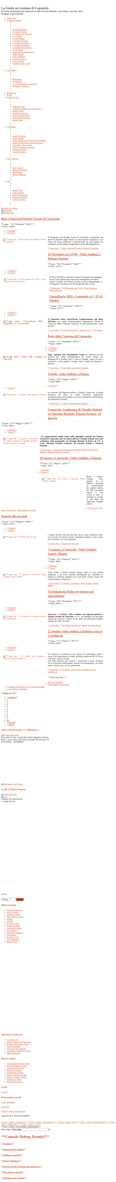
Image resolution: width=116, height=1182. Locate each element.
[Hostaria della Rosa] (10, 735)
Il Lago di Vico (13, 924)
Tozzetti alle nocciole (14, 516)
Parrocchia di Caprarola (16, 1049)
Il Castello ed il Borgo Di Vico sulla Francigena (26, 687)
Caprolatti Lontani (14, 928)
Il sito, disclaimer (8, 1102)
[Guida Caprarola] (9, 794)
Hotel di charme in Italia (16, 1075)
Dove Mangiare (13, 939)
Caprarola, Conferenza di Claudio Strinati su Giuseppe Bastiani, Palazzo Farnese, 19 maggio (75, 413)
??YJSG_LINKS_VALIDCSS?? (14, 1122)
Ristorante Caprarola (15, 1082)
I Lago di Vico (13, 1040)
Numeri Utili (12, 942)
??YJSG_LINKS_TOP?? (67, 1122)
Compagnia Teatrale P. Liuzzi (18, 1051)
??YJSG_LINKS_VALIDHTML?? (42, 1122)
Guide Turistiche (13, 1046)
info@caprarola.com (17, 1111)
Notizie (10, 919)
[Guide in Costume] (9, 208)
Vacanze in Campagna (15, 1068)
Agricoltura (11, 935)
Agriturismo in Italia (15, 1073)
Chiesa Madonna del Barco (58, 685)
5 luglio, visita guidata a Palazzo (68, 374)
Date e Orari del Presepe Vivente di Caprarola (30, 218)
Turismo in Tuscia (14, 1079)
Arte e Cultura (12, 912)
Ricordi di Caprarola (15, 933)
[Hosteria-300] (7, 213)
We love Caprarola (55, 682)
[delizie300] (6, 211)
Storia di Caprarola (14, 910)
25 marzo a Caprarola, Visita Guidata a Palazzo (70, 458)
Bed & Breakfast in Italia (17, 1066)
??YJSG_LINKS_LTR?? (30, 1125)
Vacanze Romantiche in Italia (18, 1064)
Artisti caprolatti (13, 926)
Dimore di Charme (14, 1070)
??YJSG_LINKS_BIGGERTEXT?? (93, 1122)
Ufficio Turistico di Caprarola (19, 1042)
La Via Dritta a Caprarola (17, 689)
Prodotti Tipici (13, 937)
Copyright (5, 1107)
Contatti (4, 1111)
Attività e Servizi (14, 915)
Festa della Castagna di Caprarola (70, 336)
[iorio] (4, 797)
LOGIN (10, 921)
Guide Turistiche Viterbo (17, 1077)
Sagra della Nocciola (15, 917)
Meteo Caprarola (13, 1053)
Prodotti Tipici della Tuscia (18, 1044)
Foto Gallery (12, 930)
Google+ (4, 1092)
